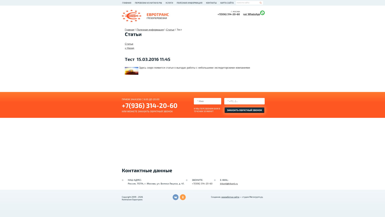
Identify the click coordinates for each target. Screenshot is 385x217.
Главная (126, 3)
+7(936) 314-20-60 (229, 14)
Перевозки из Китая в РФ (148, 3)
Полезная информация (189, 3)
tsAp (256, 14)
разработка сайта (230, 197)
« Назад (129, 48)
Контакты (211, 3)
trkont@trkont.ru (229, 183)
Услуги (169, 3)
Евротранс (158, 14)
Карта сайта (227, 3)
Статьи (129, 43)
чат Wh (247, 14)
